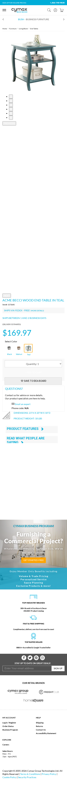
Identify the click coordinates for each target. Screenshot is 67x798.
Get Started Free (33, 560)
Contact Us (41, 730)
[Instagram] (42, 657)
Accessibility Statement (46, 733)
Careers (5, 744)
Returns (39, 726)
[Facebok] (23, 657)
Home (4, 29)
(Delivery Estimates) (11, 324)
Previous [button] (9, 123)
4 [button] (11, 109)
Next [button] (7, 295)
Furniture (12, 29)
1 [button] (11, 96)
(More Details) (37, 311)
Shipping (39, 722)
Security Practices (27, 777)
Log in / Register (9, 722)
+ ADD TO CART (33, 372)
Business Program (10, 730)
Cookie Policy (9, 777)
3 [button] (11, 105)
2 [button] (11, 100)
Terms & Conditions (30, 774)
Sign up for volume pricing (14, 3)
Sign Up (58, 668)
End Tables (34, 29)
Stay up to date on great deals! (33, 663)
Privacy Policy (49, 774)
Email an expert (22, 404)
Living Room (23, 29)
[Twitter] (30, 657)
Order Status (8, 726)
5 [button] (11, 113)
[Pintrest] (36, 657)
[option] (33, 63)
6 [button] (11, 117)
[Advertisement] (33, 477)
